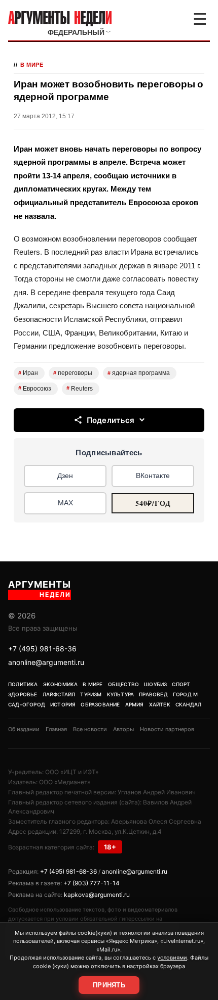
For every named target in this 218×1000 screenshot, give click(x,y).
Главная (56, 729)
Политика (23, 684)
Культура (120, 694)
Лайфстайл (59, 694)
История (63, 704)
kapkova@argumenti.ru (97, 894)
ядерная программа (138, 372)
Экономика (60, 684)
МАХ (65, 503)
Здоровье (23, 694)
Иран (28, 372)
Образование (100, 704)
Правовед (153, 694)
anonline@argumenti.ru (46, 662)
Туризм (90, 694)
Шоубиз (155, 684)
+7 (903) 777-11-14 (91, 883)
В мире (31, 65)
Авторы (123, 729)
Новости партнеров (167, 729)
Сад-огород (26, 704)
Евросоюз (34, 388)
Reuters (79, 388)
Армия (134, 704)
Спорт (181, 684)
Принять (109, 985)
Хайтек (159, 704)
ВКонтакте (153, 475)
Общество (123, 684)
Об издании (24, 729)
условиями (172, 957)
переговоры (72, 372)
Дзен (65, 475)
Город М (185, 694)
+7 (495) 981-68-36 (42, 648)
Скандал (188, 704)
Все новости (90, 729)
